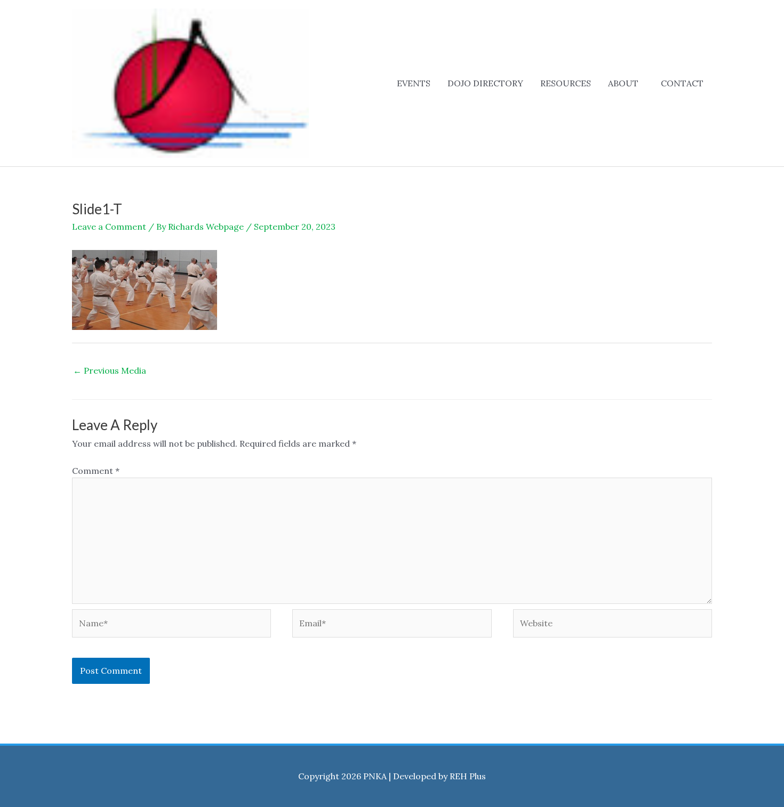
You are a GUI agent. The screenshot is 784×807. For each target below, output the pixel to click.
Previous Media (109, 370)
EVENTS (413, 83)
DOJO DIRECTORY (485, 83)
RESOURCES (565, 83)
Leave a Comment (109, 226)
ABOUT (623, 83)
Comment (95, 470)
